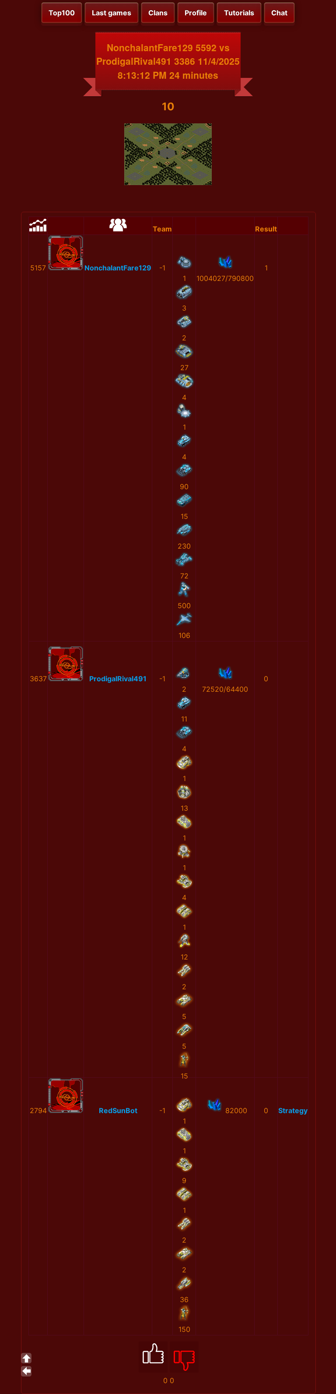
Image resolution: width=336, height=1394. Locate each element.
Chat (279, 12)
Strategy (293, 1110)
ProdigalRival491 (118, 678)
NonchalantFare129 (117, 267)
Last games (111, 12)
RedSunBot (118, 1110)
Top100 (62, 12)
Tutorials (239, 12)
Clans (158, 12)
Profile (196, 12)
